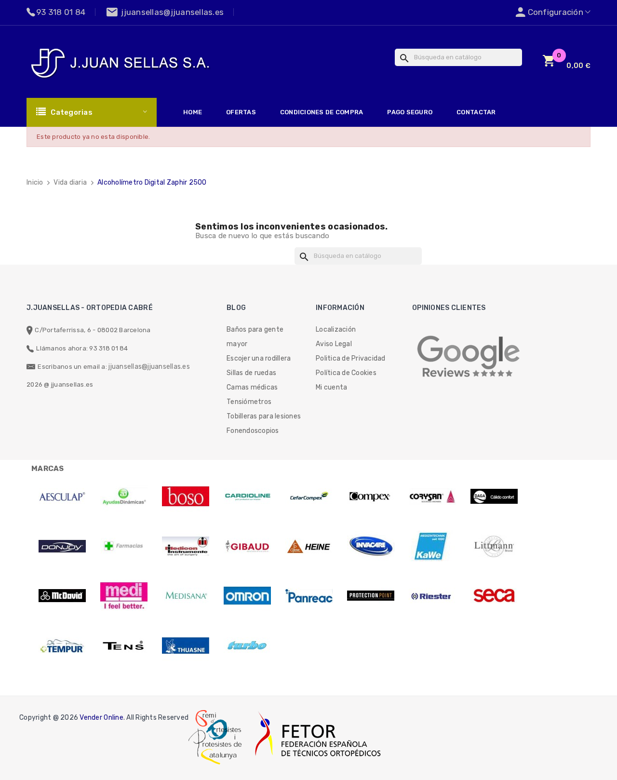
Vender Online (101, 717)
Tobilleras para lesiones (264, 416)
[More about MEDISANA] (185, 595)
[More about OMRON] (247, 595)
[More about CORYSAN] (432, 496)
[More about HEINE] (309, 546)
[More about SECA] (494, 595)
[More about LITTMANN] (494, 546)
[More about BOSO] (185, 496)
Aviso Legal (334, 344)
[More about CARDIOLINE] (247, 496)
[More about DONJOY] (62, 546)
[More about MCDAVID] (62, 595)
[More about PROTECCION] (370, 595)
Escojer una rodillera (259, 358)
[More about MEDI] (124, 595)
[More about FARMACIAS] (124, 546)
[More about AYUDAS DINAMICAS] (124, 496)
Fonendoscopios (253, 431)
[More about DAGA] (494, 496)
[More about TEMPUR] (62, 645)
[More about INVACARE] (370, 546)
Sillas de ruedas (251, 373)
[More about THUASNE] (185, 645)
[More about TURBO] (247, 645)
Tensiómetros (249, 402)
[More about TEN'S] (124, 645)
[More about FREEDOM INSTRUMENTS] (185, 546)
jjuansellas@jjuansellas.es (149, 367)
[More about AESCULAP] (62, 496)
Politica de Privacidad (351, 358)
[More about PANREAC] (309, 595)
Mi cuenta (331, 387)
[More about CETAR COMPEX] (309, 496)
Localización (336, 329)
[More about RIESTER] (432, 595)
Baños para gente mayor (255, 336)
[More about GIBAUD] (247, 546)
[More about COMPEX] (370, 496)
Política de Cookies (346, 373)
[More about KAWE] (432, 546)
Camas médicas (252, 387)
